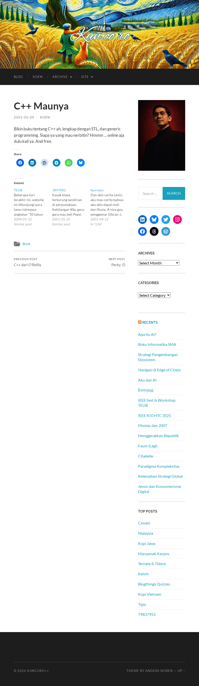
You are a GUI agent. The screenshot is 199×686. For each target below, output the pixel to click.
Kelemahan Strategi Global (160, 476)
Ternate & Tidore (152, 563)
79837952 (147, 614)
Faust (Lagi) (148, 445)
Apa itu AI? (147, 334)
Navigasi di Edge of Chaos (159, 369)
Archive (60, 77)
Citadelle (145, 456)
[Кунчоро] (110, 207)
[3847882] (71, 207)
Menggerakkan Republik (158, 435)
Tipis (142, 604)
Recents (150, 322)
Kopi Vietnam (149, 594)
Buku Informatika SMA (157, 344)
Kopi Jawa (146, 543)
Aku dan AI (147, 380)
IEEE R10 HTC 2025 (154, 415)
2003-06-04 (24, 117)
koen (45, 117)
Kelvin (143, 573)
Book (26, 244)
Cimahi (144, 523)
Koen (38, 77)
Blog (18, 77)
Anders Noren (159, 671)
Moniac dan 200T (152, 425)
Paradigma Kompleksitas (159, 466)
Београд (145, 390)
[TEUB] (33, 207)
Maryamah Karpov (153, 553)
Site (85, 77)
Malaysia (145, 533)
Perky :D (117, 262)
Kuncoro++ (38, 671)
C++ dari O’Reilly (27, 262)
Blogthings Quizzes (154, 584)
